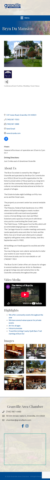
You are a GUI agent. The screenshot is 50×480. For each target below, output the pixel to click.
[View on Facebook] (6, 140)
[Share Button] (6, 81)
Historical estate (15, 328)
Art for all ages (14, 325)
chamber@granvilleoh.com (18, 420)
